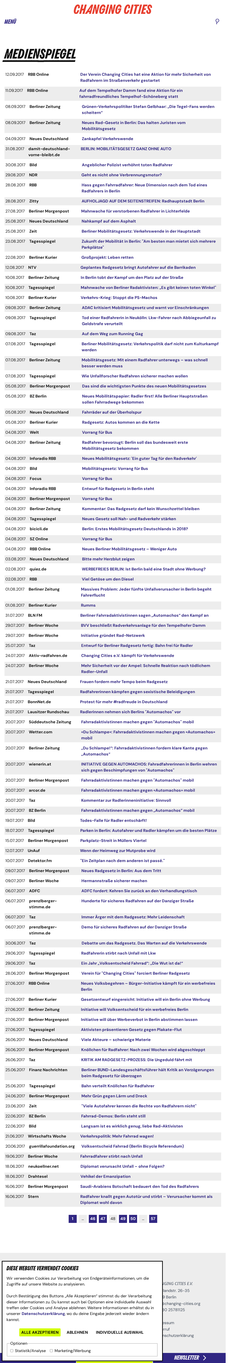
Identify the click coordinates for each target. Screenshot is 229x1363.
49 (122, 1218)
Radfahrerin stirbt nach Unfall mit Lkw (118, 953)
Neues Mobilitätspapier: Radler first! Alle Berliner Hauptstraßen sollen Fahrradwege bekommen (145, 399)
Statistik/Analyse (30, 1350)
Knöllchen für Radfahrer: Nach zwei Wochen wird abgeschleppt (143, 1049)
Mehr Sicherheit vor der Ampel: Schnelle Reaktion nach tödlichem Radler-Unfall (145, 668)
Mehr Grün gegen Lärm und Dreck (114, 1096)
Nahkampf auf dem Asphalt (109, 221)
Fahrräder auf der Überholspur (112, 412)
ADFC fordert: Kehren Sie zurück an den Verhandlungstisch (139, 891)
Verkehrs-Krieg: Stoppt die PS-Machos (119, 297)
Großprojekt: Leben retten (107, 257)
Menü (10, 22)
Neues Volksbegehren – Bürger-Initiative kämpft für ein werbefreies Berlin (148, 986)
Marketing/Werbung (73, 1350)
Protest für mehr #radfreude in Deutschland (124, 702)
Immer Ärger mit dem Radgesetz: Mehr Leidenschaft (133, 917)
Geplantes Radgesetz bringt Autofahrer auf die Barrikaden (138, 267)
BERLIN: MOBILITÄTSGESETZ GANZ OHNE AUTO (126, 148)
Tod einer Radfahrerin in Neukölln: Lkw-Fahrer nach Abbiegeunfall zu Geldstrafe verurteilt (149, 320)
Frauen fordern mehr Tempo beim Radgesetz (124, 681)
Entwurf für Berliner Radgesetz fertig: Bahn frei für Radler (137, 645)
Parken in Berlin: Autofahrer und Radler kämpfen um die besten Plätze (148, 830)
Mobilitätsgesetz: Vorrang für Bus (115, 468)
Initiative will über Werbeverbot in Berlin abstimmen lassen (139, 1019)
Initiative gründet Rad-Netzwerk (113, 635)
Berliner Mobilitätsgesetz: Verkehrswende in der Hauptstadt (141, 231)
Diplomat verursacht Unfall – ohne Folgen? (123, 1166)
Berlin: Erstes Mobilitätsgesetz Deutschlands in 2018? (135, 529)
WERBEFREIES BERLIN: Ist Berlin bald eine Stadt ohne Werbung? (144, 569)
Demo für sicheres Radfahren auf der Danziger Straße (134, 927)
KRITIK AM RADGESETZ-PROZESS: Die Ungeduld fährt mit (136, 1059)
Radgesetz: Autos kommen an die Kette (121, 422)
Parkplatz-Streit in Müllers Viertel (113, 840)
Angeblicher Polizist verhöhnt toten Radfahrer (127, 165)
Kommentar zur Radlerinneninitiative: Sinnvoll (126, 800)
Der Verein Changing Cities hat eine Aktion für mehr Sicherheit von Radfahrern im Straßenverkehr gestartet (145, 77)
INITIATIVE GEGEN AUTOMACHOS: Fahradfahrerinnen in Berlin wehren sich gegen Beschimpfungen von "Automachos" (149, 767)
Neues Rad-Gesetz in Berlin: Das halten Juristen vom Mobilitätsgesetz (134, 125)
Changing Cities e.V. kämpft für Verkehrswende (127, 655)
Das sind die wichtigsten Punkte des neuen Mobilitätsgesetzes (144, 386)
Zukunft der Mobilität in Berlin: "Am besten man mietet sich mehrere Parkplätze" (149, 244)
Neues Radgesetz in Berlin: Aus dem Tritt (121, 870)
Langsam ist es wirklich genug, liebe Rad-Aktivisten (132, 1126)
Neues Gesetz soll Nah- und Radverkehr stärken (129, 519)
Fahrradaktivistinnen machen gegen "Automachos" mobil (137, 722)
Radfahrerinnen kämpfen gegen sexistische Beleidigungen (137, 691)
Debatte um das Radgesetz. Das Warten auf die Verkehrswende (144, 943)
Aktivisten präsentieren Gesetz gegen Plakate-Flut (131, 1029)
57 (153, 1218)
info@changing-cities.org (177, 1303)
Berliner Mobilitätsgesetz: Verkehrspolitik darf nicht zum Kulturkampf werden (150, 347)
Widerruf (162, 1329)
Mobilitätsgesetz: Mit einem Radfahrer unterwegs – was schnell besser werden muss (145, 363)
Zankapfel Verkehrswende (107, 138)
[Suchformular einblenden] (217, 22)
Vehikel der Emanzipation (106, 1176)
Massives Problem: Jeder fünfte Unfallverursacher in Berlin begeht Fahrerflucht (146, 592)
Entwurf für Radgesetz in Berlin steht (118, 488)
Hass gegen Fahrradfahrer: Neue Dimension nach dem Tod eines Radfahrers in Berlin (144, 188)
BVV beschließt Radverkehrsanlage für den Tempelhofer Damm (143, 625)
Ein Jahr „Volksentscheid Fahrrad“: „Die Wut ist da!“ (132, 963)
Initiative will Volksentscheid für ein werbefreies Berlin (134, 1009)
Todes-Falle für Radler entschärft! (113, 820)
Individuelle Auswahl (120, 1332)
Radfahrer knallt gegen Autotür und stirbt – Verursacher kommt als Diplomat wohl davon (146, 1199)
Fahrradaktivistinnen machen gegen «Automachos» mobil (138, 790)
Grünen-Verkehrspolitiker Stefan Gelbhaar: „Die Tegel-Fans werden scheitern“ (148, 109)
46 (92, 1218)
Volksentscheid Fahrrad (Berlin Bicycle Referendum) (132, 1146)
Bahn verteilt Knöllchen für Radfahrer (117, 1086)
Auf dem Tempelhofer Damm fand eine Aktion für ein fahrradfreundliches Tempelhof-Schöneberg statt (131, 93)
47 (102, 1218)
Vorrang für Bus (97, 432)
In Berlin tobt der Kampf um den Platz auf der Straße (132, 277)
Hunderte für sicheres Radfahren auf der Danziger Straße (137, 901)
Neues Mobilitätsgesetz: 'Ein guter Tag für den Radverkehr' (139, 458)
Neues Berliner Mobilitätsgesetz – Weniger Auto (129, 549)
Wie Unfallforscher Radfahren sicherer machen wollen (135, 376)
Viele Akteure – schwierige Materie (116, 1039)
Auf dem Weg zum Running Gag (112, 334)
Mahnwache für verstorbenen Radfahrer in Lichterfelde (135, 211)
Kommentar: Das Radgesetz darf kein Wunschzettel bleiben (140, 508)
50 (133, 1218)
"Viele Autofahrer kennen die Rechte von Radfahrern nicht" (139, 1106)
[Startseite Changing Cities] (113, 9)
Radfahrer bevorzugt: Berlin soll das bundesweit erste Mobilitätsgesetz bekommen (135, 445)
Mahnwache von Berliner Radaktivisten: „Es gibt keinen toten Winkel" (148, 287)
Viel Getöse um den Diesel (108, 579)
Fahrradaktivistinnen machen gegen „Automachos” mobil (138, 810)
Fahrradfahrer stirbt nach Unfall (111, 1156)
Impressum (164, 1322)
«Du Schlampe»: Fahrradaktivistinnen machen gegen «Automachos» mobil (148, 735)
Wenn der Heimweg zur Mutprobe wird (117, 850)
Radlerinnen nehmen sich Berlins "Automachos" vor (130, 712)
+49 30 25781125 (169, 1310)
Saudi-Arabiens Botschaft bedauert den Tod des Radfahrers (139, 1186)
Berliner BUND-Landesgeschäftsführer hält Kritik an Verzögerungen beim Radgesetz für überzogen (147, 1073)
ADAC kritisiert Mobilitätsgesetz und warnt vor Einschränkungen (145, 307)
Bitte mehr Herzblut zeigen (108, 559)
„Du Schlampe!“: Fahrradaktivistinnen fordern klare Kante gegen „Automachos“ (144, 751)
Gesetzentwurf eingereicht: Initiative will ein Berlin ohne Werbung (145, 999)
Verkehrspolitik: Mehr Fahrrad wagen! (117, 1136)
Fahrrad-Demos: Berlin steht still (113, 1116)
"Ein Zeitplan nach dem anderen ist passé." (122, 860)
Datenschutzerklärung (43, 1313)
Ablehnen (77, 1332)
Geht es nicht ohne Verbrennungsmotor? (121, 175)
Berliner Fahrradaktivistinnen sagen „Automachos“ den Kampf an (144, 615)
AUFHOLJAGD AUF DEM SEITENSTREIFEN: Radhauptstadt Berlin (143, 201)
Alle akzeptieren (40, 1332)
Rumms (88, 605)
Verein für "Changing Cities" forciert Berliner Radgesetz (135, 973)
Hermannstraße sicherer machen (114, 880)
